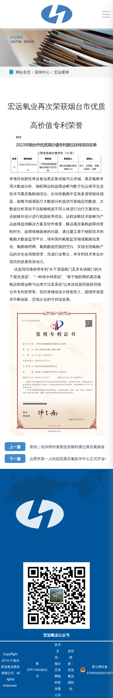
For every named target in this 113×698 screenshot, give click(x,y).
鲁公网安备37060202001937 (100, 669)
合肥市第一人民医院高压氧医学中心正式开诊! (68, 458)
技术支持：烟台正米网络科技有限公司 (58, 669)
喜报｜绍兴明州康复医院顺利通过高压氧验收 (67, 446)
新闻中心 (42, 71)
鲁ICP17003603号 (37, 669)
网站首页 (23, 71)
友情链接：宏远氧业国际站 (71, 670)
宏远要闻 (61, 71)
